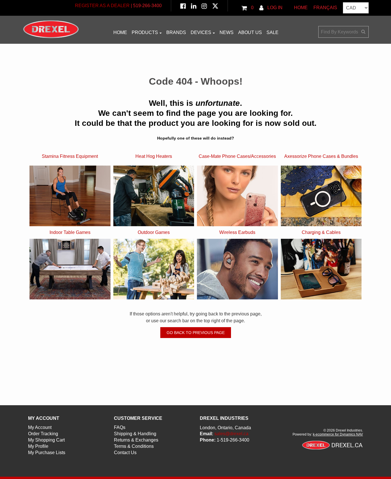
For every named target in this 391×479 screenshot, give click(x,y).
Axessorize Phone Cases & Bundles (321, 156)
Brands (176, 32)
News (227, 32)
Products (145, 32)
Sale (272, 32)
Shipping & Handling (135, 433)
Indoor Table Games (70, 232)
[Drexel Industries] (51, 29)
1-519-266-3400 (233, 440)
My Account (40, 427)
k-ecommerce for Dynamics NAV (338, 434)
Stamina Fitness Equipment (70, 156)
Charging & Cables (321, 232)
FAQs (119, 427)
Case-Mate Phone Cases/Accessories (237, 156)
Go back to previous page (196, 332)
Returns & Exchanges (136, 440)
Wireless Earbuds (237, 232)
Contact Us (125, 452)
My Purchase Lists (46, 452)
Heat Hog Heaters (153, 156)
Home (301, 7)
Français (325, 7)
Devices (201, 32)
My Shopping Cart (46, 440)
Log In (274, 7)
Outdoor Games (154, 232)
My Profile (38, 446)
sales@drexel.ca (231, 433)
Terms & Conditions (134, 446)
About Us (250, 32)
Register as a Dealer (102, 5)
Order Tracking (43, 433)
